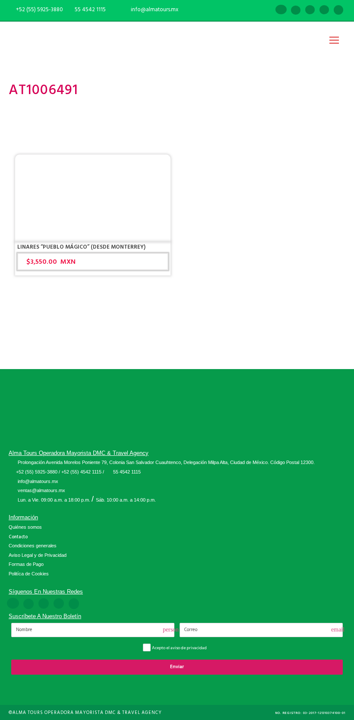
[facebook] (281, 10)
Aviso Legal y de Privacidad (37, 555)
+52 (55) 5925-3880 (36, 471)
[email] (266, 10)
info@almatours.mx (38, 481)
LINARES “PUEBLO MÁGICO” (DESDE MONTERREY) (81, 247)
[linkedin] (295, 10)
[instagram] (338, 10)
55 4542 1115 (90, 9)
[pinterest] (310, 10)
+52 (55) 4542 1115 (81, 471)
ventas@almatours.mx (41, 490)
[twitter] (324, 10)
